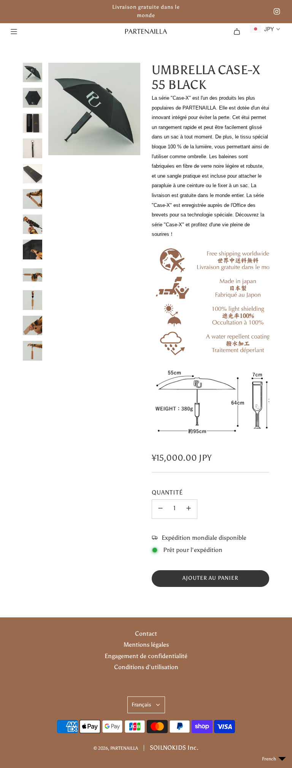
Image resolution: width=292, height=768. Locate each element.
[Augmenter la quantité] (188, 509)
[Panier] (237, 31)
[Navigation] (13, 31)
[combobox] (265, 29)
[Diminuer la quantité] (160, 509)
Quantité (167, 492)
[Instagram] (276, 11)
